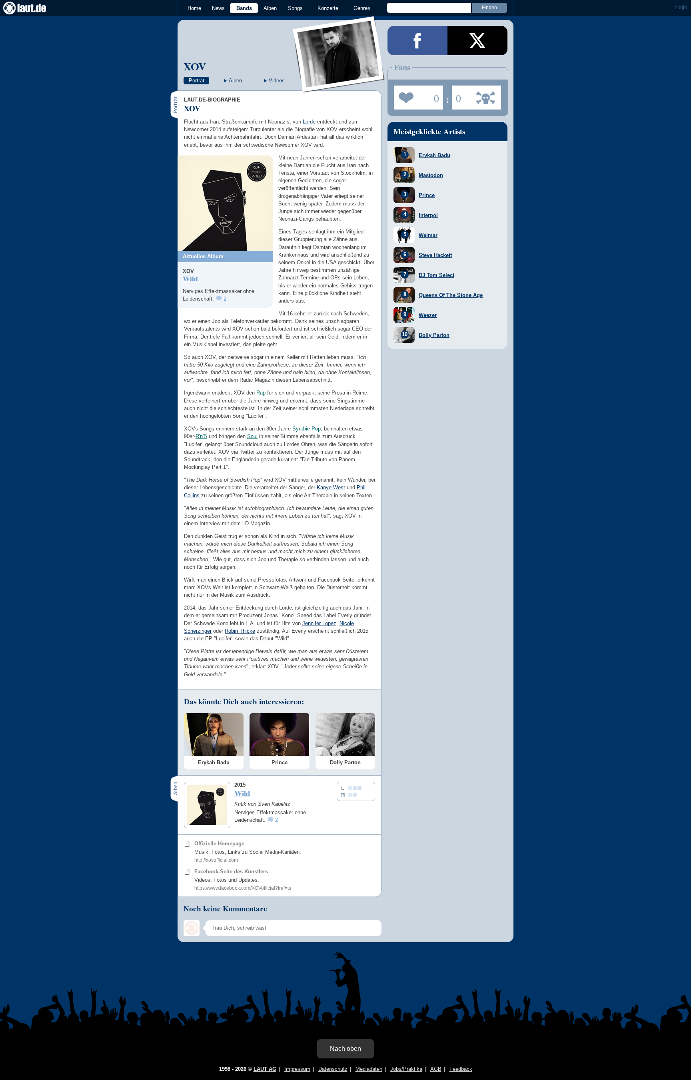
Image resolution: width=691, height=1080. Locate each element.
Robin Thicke (240, 631)
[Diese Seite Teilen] (417, 40)
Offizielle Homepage (219, 844)
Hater (456, 95)
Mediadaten (368, 1069)
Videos (277, 81)
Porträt (196, 81)
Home (194, 8)
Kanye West (331, 487)
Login (681, 7)
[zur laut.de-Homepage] (32, 8)
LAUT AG (265, 1069)
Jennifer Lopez (319, 623)
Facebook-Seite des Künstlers (231, 872)
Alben (270, 8)
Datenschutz (332, 1069)
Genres (361, 8)
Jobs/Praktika (406, 1069)
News (218, 8)
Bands (244, 8)
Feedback (460, 1069)
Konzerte (328, 8)
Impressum (297, 1069)
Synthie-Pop (306, 429)
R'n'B (201, 436)
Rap (261, 393)
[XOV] (338, 87)
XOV (195, 66)
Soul (252, 436)
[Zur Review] (225, 203)
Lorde (309, 122)
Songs (295, 8)
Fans (416, 95)
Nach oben (345, 1048)
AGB (435, 1069)
